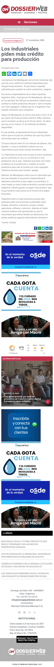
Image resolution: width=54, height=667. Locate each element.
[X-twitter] (35, 612)
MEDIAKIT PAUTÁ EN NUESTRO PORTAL (27, 639)
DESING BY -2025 (27, 664)
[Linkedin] (19, 612)
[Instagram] (29, 612)
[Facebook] (24, 612)
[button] (19, 22)
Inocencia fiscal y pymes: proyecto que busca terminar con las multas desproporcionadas (24, 544)
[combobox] (27, 29)
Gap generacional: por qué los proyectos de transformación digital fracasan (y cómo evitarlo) (22, 399)
